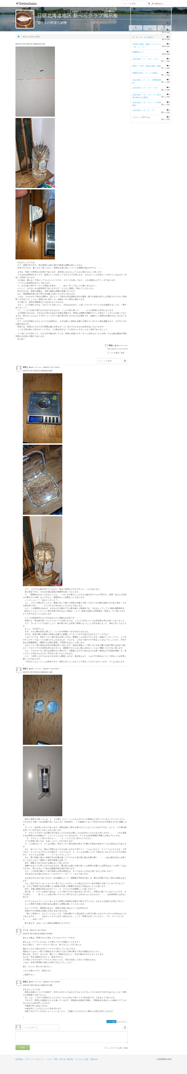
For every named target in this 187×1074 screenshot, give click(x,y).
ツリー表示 (111, 1021)
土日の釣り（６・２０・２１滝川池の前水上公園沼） (146, 96)
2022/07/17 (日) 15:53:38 (51, 982)
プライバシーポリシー (34, 1059)
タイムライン (122, 1021)
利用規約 (19, 1059)
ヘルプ (49, 1059)
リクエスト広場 (81, 1059)
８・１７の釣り (139, 30)
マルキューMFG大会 (141, 117)
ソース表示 (115, 352)
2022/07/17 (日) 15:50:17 (51, 669)
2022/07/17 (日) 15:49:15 (51, 367)
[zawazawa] (26, 3)
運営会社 (94, 1059)
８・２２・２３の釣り (141, 23)
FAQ (56, 1059)
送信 (23, 1047)
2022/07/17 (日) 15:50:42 (38, 930)
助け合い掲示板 (66, 1059)
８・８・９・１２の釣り (142, 37)
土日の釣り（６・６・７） (143, 110)
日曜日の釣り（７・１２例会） (145, 72)
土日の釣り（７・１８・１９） (145, 58)
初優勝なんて (138, 51)
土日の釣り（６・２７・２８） (145, 87)
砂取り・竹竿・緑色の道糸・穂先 (146, 65)
